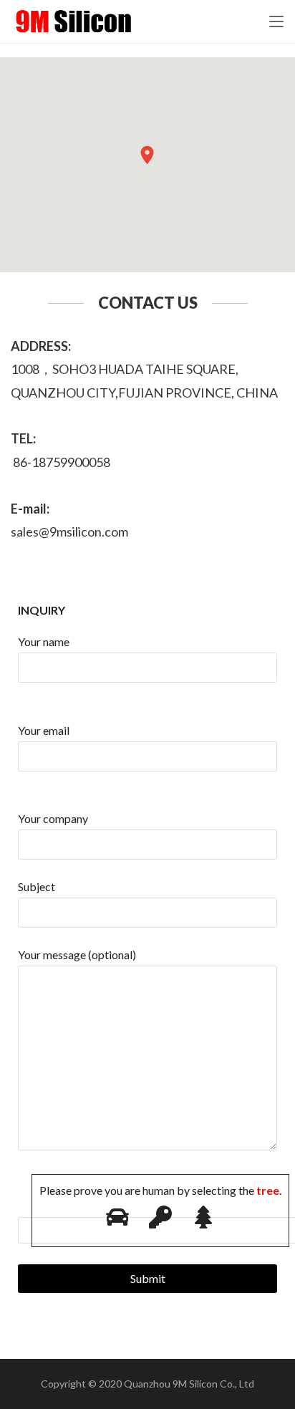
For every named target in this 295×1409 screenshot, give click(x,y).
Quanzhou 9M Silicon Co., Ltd (189, 1383)
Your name (43, 641)
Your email (43, 730)
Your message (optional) (77, 954)
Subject (36, 886)
